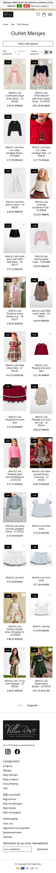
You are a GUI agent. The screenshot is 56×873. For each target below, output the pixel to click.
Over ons (8, 823)
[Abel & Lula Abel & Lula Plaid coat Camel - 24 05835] (41, 292)
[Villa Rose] (8, 14)
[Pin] (22, 868)
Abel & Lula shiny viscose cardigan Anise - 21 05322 (14, 528)
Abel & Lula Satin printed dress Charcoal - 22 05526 (41, 475)
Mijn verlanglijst (12, 812)
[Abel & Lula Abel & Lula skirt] (14, 558)
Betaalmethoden (12, 832)
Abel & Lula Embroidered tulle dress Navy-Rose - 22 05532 (41, 97)
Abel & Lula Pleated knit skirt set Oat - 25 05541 (41, 421)
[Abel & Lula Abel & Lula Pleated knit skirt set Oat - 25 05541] (41, 398)
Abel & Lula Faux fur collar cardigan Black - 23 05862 (15, 151)
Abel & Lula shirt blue (41, 527)
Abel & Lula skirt (15, 577)
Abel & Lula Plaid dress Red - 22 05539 (15, 368)
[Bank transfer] (32, 868)
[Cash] (27, 868)
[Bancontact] (37, 868)
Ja (19, 6)
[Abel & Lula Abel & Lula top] (41, 607)
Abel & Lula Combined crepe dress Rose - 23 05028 (15, 97)
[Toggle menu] (50, 14)
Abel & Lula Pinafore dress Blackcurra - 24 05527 (14, 315)
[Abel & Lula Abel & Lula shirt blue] (41, 507)
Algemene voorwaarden (16, 828)
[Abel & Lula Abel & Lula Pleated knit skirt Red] (41, 346)
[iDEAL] (18, 868)
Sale (13, 24)
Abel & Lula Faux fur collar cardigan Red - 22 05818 (41, 151)
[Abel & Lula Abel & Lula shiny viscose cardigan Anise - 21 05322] (14, 507)
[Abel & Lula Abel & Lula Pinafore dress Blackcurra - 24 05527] (14, 292)
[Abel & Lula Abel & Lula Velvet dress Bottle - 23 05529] (41, 662)
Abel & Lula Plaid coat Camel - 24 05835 (41, 313)
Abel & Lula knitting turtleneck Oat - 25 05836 (41, 206)
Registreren (9, 799)
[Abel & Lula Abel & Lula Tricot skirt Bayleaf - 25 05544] (14, 662)
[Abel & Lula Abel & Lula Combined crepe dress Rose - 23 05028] (14, 74)
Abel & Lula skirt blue (41, 579)
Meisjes (7, 770)
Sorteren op (22, 52)
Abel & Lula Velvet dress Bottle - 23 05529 (41, 683)
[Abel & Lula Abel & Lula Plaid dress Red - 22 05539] (14, 346)
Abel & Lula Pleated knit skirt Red (41, 368)
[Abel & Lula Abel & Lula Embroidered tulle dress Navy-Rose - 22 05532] (41, 74)
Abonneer (42, 849)
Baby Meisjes (10, 775)
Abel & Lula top (41, 626)
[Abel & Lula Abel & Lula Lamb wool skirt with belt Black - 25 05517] (14, 237)
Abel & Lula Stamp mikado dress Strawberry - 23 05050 (14, 631)
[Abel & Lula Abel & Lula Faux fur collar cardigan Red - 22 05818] (41, 128)
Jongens (7, 766)
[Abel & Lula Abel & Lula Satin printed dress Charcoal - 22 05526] (41, 452)
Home (5, 24)
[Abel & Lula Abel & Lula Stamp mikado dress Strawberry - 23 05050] (14, 607)
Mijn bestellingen (12, 803)
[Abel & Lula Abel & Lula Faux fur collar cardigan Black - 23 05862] (14, 128)
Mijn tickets (9, 808)
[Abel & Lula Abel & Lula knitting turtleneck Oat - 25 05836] (41, 183)
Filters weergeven (28, 43)
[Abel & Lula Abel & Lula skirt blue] (41, 558)
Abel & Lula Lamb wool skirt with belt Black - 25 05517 (14, 260)
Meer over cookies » (40, 6)
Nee (26, 6)
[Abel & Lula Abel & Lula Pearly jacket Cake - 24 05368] (41, 237)
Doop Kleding (10, 783)
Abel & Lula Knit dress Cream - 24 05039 (14, 204)
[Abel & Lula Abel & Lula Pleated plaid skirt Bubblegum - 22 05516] (14, 452)
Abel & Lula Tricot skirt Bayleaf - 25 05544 (15, 683)
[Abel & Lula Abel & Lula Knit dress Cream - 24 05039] (14, 183)
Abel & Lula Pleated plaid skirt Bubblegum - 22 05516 (14, 475)
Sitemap (7, 837)
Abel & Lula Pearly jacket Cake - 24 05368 (41, 259)
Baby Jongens (11, 779)
